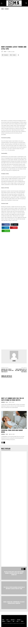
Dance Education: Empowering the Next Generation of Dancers (14, 602)
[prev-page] (2, 442)
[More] (18, 55)
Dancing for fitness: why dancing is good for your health (7, 370)
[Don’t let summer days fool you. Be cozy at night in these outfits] (14, 388)
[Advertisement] (14, 73)
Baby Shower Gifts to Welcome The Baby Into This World (21, 370)
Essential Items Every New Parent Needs (12, 431)
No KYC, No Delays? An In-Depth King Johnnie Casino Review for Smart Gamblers (14, 573)
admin (5, 51)
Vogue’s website (4, 150)
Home (2, 9)
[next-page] (4, 442)
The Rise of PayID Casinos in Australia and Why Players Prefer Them (14, 587)
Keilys (11, 165)
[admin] (2, 51)
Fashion (7, 9)
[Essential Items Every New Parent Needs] (14, 420)
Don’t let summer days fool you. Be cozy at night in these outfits (12, 399)
